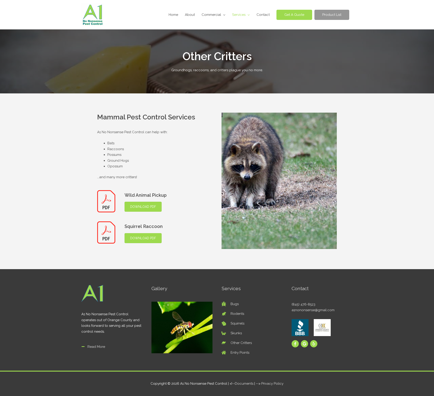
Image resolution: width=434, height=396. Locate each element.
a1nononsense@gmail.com (313, 310)
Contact (263, 15)
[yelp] (314, 343)
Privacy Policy (272, 384)
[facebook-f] (296, 343)
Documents (244, 384)
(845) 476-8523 (303, 304)
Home (173, 15)
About (190, 15)
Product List (331, 15)
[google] (305, 343)
